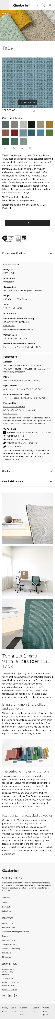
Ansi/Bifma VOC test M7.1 (15, 338)
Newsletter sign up (9, 989)
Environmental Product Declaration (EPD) (22, 347)
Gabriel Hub (6, 911)
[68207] (49, 133)
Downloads (6, 907)
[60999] (31, 124)
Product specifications (13, 253)
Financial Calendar (9, 927)
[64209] (14, 133)
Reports (5, 936)
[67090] (14, 141)
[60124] (5, 124)
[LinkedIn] (9, 995)
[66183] (40, 133)
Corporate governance (10, 940)
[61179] (40, 124)
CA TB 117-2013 (10, 413)
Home (4, 14)
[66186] (31, 133)
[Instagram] (4, 995)
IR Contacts (6, 953)
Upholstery (28, 14)
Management (7, 957)
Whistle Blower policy (46, 1011)
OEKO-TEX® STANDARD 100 (16, 322)
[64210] (5, 133)
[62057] (49, 124)
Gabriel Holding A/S (9, 944)
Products (15, 14)
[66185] (23, 133)
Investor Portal (7, 923)
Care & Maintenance (12, 481)
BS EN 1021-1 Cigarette (14, 406)
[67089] (23, 141)
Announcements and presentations (15, 932)
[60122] (23, 124)
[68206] (5, 141)
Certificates (8, 471)
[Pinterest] (15, 995)
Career (4, 903)
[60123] (14, 124)
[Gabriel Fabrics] (20, 5)
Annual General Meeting (11, 949)
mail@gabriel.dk (8, 985)
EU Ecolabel (9, 325)
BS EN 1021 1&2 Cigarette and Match (20, 410)
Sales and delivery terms (23, 1011)
